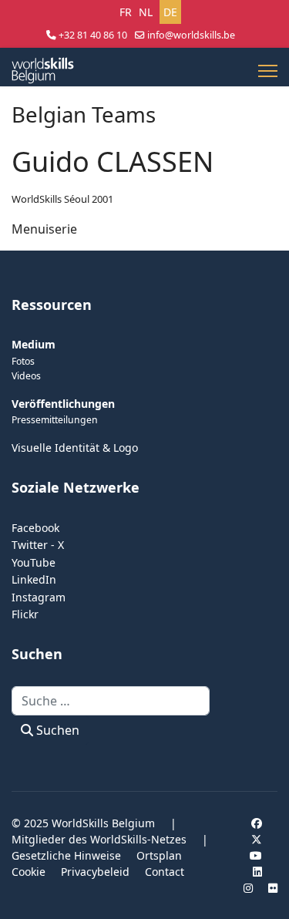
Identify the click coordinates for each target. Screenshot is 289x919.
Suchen (56, 730)
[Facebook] (256, 823)
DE (170, 12)
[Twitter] (256, 839)
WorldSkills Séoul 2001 (62, 199)
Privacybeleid (95, 871)
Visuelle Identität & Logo (75, 447)
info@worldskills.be (191, 35)
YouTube (33, 562)
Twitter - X (38, 544)
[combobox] (111, 700)
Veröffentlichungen (63, 403)
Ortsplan (159, 855)
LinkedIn (34, 579)
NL (146, 12)
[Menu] (267, 71)
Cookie (28, 871)
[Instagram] (248, 887)
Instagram (39, 597)
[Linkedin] (257, 871)
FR (125, 12)
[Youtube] (256, 855)
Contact (164, 871)
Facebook (35, 527)
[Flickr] (272, 887)
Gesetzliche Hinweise (66, 855)
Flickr (25, 614)
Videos (26, 375)
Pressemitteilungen (55, 419)
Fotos (23, 361)
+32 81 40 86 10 (93, 35)
